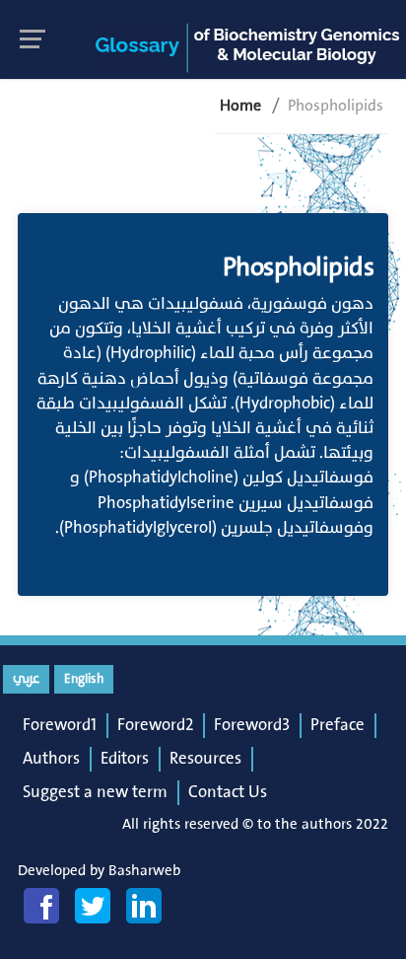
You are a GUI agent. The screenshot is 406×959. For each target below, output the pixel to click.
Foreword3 (252, 725)
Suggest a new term (95, 792)
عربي (26, 679)
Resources (205, 759)
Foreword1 (60, 725)
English (83, 679)
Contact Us (227, 792)
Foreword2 (155, 725)
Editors (125, 759)
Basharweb (144, 870)
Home (240, 105)
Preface (337, 725)
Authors (51, 759)
